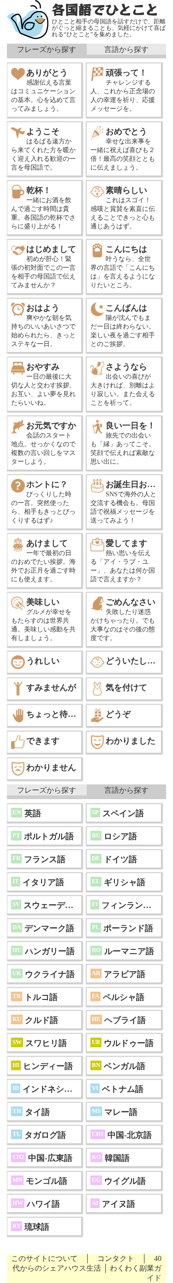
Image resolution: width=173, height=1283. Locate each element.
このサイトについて (44, 1258)
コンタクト (115, 1258)
